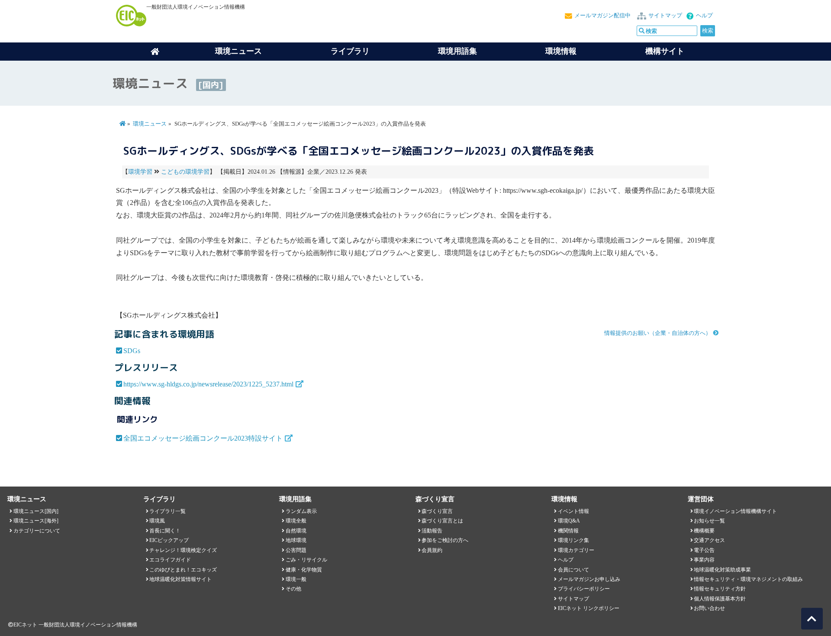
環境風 (157, 521)
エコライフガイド (170, 560)
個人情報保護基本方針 (720, 599)
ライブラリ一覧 (167, 511)
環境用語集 (457, 51)
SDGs (131, 350)
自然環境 (296, 531)
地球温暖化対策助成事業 (722, 570)
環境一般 (296, 579)
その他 (293, 589)
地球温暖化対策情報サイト (180, 579)
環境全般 (296, 521)
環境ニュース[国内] (35, 511)
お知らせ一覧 (709, 521)
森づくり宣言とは (442, 521)
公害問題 (296, 550)
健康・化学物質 (304, 570)
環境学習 (140, 172)
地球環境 (296, 540)
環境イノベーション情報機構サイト (735, 511)
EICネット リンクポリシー (588, 608)
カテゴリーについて (36, 531)
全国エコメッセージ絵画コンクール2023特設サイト (203, 438)
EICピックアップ (169, 540)
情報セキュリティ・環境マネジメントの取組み (748, 579)
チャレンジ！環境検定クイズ (183, 550)
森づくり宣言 (437, 511)
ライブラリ (350, 51)
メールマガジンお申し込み (589, 579)
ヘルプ (704, 16)
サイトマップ (665, 16)
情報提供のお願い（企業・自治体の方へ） (657, 333)
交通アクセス (709, 540)
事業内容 (704, 560)
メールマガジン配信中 (602, 16)
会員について (573, 570)
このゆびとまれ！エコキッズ (183, 570)
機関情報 (568, 531)
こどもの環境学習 (185, 172)
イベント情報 (573, 511)
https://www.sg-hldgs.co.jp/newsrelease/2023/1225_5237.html (208, 384)
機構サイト (664, 51)
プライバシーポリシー (584, 589)
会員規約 (432, 550)
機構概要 (704, 531)
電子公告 (704, 550)
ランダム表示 (301, 511)
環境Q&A (569, 521)
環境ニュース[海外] (35, 521)
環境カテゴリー (576, 550)
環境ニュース (150, 124)
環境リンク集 (573, 540)
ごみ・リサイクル (306, 560)
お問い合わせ (709, 608)
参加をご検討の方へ (445, 540)
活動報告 (432, 531)
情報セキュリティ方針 (720, 589)
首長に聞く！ (164, 531)
